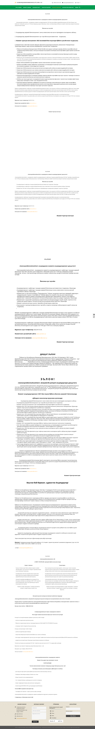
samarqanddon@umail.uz (32, 106)
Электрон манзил (69, 711)
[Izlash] (80, 7)
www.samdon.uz (33, 103)
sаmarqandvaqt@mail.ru (26, 547)
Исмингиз (67, 706)
